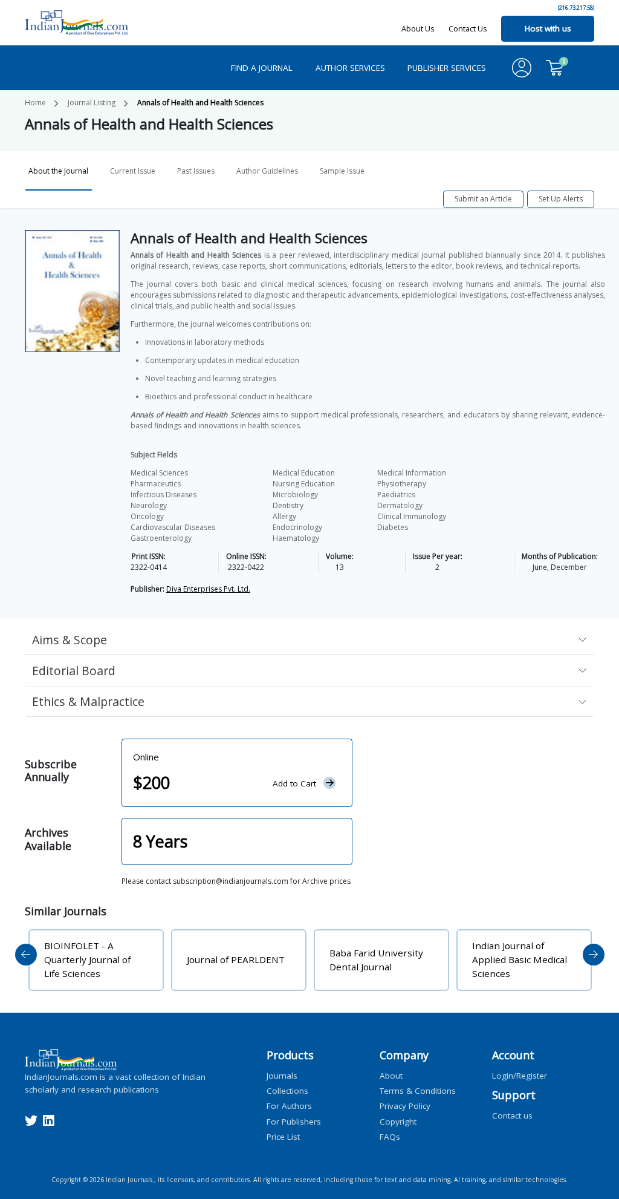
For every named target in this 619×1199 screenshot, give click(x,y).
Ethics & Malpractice (88, 701)
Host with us (548, 28)
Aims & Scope (69, 640)
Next (593, 954)
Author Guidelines (267, 171)
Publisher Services (446, 67)
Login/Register (519, 1075)
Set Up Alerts (561, 199)
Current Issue (132, 171)
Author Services (350, 67)
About (391, 1075)
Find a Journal (262, 67)
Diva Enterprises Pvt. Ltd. (208, 589)
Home (35, 102)
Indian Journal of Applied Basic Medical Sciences (519, 959)
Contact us (512, 1114)
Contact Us (468, 28)
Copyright (398, 1121)
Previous (26, 954)
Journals (282, 1075)
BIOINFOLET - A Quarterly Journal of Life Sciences (87, 959)
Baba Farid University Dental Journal (376, 960)
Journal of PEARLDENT (236, 959)
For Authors (289, 1105)
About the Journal (58, 171)
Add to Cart (294, 783)
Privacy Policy (405, 1105)
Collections (287, 1090)
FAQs (390, 1136)
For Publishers (294, 1121)
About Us (418, 28)
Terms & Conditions (418, 1090)
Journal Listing (91, 102)
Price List (283, 1136)
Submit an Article (483, 199)
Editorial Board (73, 670)
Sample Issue (342, 171)
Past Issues (196, 171)
